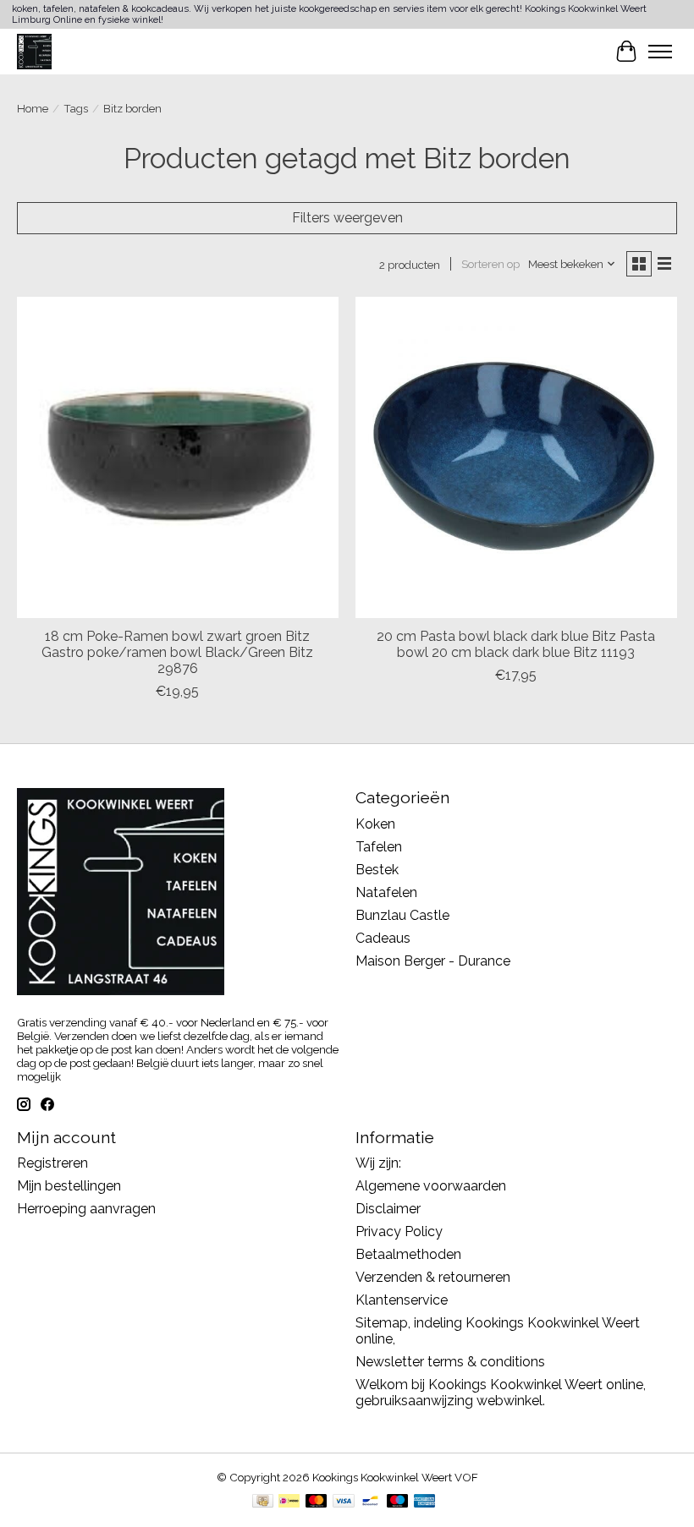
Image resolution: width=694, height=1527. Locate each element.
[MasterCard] (317, 1502)
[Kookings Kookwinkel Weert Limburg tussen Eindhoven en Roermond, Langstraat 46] (34, 51)
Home (32, 108)
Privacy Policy (399, 1231)
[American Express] (425, 1502)
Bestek (377, 870)
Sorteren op (490, 264)
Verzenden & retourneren (432, 1277)
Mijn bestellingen (69, 1186)
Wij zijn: (378, 1163)
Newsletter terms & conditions (450, 1362)
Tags (75, 108)
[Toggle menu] (660, 51)
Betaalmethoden (408, 1254)
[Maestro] (398, 1502)
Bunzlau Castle (402, 915)
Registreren (52, 1163)
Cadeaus (382, 938)
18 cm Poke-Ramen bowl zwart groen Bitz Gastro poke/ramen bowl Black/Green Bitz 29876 (177, 652)
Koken (375, 824)
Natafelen (386, 892)
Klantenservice (401, 1300)
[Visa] (344, 1502)
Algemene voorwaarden (430, 1186)
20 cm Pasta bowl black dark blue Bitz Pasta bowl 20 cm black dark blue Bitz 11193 (516, 644)
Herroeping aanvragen (86, 1209)
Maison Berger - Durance (432, 961)
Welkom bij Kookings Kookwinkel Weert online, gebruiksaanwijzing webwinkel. (500, 1392)
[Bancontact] (370, 1502)
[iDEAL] (289, 1502)
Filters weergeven (347, 218)
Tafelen (378, 847)
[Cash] (262, 1502)
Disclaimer (388, 1209)
